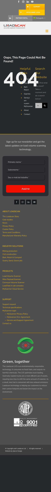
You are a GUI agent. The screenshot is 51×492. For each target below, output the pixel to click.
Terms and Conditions (11, 232)
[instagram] (23, 2)
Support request (9, 304)
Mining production (9, 251)
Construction (29, 79)
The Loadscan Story (10, 216)
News (4, 223)
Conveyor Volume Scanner (13, 282)
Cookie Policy (8, 229)
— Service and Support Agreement (19, 320)
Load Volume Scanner (11, 276)
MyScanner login (9, 311)
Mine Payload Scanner (11, 279)
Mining (26, 83)
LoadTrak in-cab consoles (12, 286)
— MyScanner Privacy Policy (16, 314)
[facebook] (19, 2)
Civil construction (9, 254)
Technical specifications (12, 307)
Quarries (27, 94)
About (26, 110)
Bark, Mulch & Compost (12, 257)
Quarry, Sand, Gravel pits (12, 261)
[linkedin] (28, 2)
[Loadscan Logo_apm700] (14, 24)
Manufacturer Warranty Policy (14, 236)
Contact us (6, 323)
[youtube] (32, 2)
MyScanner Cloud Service (13, 289)
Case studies (7, 220)
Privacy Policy (8, 226)
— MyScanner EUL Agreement (17, 317)
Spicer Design (17, 451)
